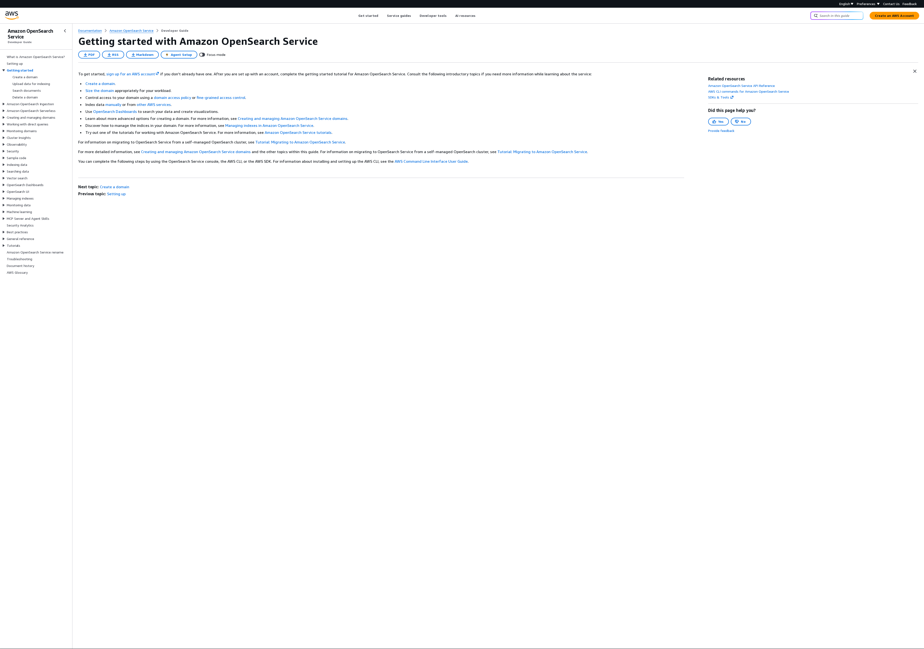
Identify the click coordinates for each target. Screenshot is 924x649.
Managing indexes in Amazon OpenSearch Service (269, 125)
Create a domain (100, 83)
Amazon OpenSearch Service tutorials (298, 132)
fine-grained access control (221, 97)
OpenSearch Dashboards (115, 111)
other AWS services (154, 104)
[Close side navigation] (65, 31)
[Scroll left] (355, 15)
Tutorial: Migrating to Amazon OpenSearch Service (300, 142)
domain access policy (172, 97)
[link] (174, 30)
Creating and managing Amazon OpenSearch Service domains (292, 118)
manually (113, 104)
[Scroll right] (479, 15)
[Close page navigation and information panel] (914, 71)
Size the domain (99, 90)
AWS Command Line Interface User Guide (431, 161)
